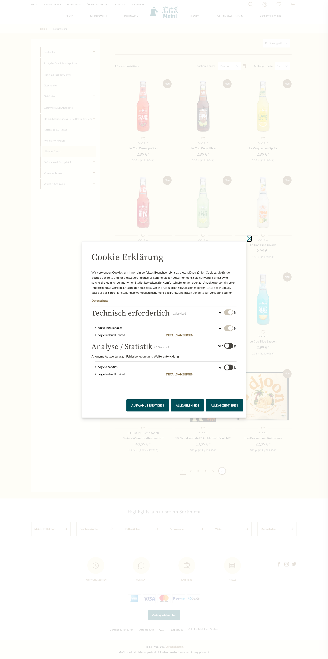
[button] (201, 335)
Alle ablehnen (187, 405)
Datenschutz (99, 300)
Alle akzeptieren (224, 405)
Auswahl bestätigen (147, 405)
